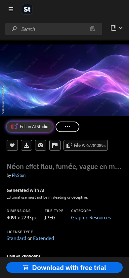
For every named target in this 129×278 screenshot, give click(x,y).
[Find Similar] (40, 145)
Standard (16, 238)
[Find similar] (92, 29)
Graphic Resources (91, 217)
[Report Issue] (55, 145)
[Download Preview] (26, 145)
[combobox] (53, 29)
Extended (43, 238)
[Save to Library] (12, 145)
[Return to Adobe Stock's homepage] (27, 9)
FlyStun (18, 175)
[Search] (14, 29)
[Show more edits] (67, 127)
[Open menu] (11, 9)
